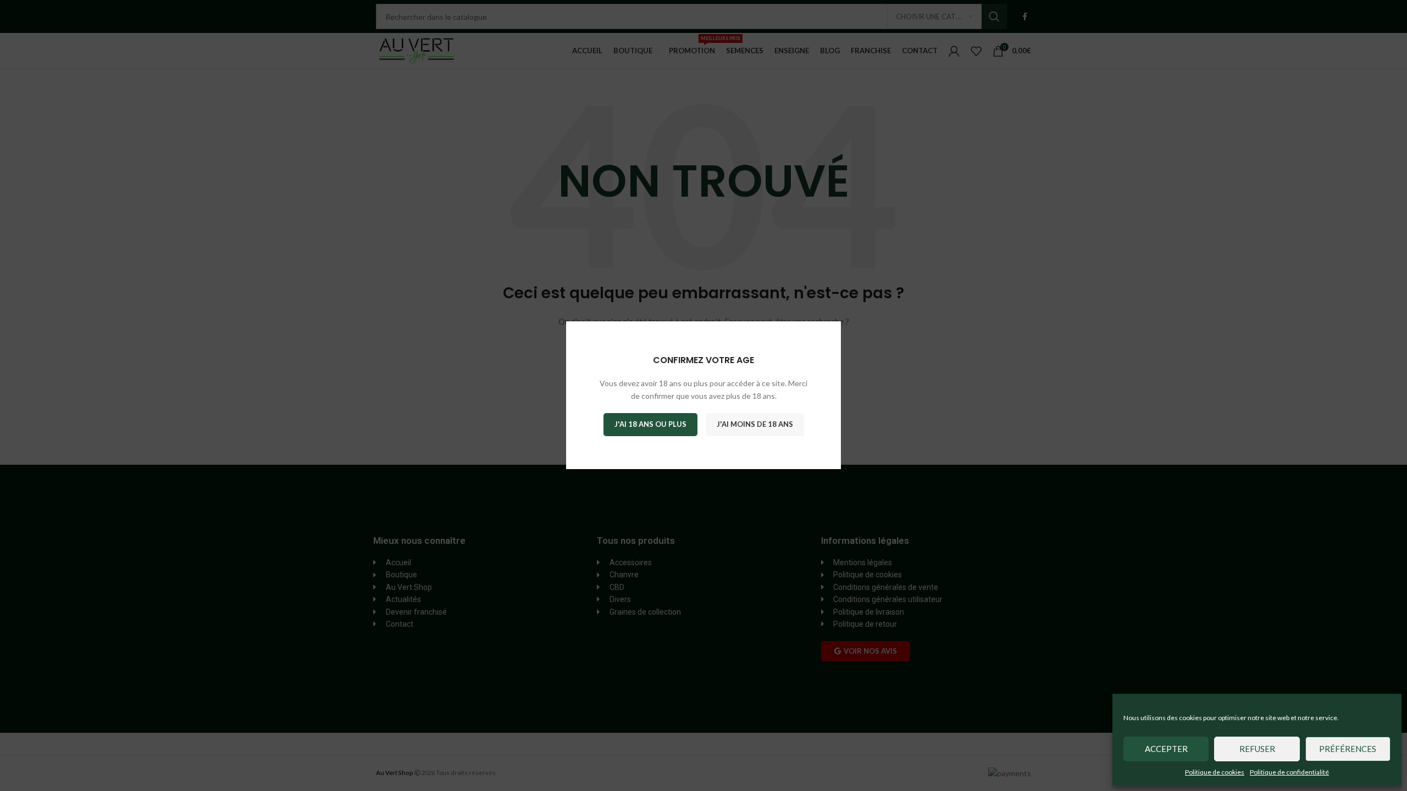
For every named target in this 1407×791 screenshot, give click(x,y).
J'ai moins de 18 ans (755, 424)
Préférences (1347, 749)
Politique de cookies (1214, 772)
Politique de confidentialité (1289, 772)
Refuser (1257, 749)
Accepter (1166, 749)
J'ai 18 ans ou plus (650, 424)
